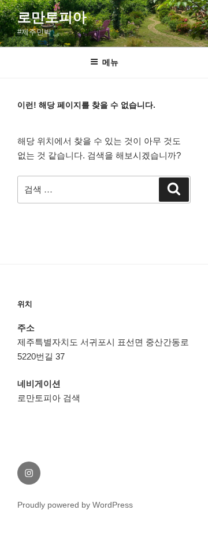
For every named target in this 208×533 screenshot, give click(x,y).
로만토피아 (52, 17)
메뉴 (110, 62)
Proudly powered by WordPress (75, 504)
